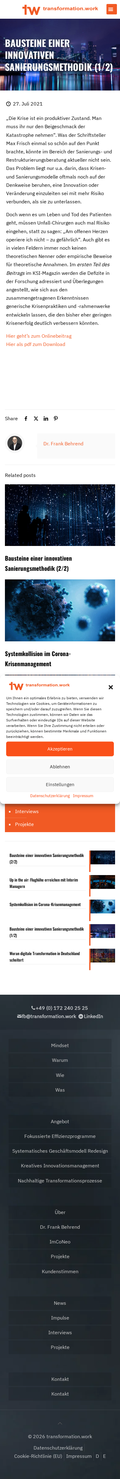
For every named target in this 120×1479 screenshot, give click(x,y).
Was (60, 1090)
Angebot (60, 1121)
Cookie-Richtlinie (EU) (38, 1456)
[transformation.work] (60, 9)
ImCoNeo (60, 1242)
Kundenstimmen (60, 1271)
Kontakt (60, 1379)
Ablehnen (60, 767)
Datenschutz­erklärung (50, 795)
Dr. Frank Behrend (63, 443)
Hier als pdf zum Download (35, 344)
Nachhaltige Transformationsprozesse (60, 1180)
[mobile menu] (111, 9)
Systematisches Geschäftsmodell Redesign (60, 1151)
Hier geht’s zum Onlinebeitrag (38, 336)
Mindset (60, 1045)
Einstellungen (60, 784)
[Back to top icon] (60, 1423)
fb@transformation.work (49, 1016)
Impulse (60, 1318)
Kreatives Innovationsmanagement (60, 1165)
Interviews (27, 811)
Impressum (83, 795)
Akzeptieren (60, 749)
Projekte (24, 824)
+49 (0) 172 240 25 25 (62, 1008)
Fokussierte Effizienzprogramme (60, 1136)
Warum (60, 1060)
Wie (60, 1075)
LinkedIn (93, 1016)
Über (60, 1212)
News (60, 1303)
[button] (111, 687)
